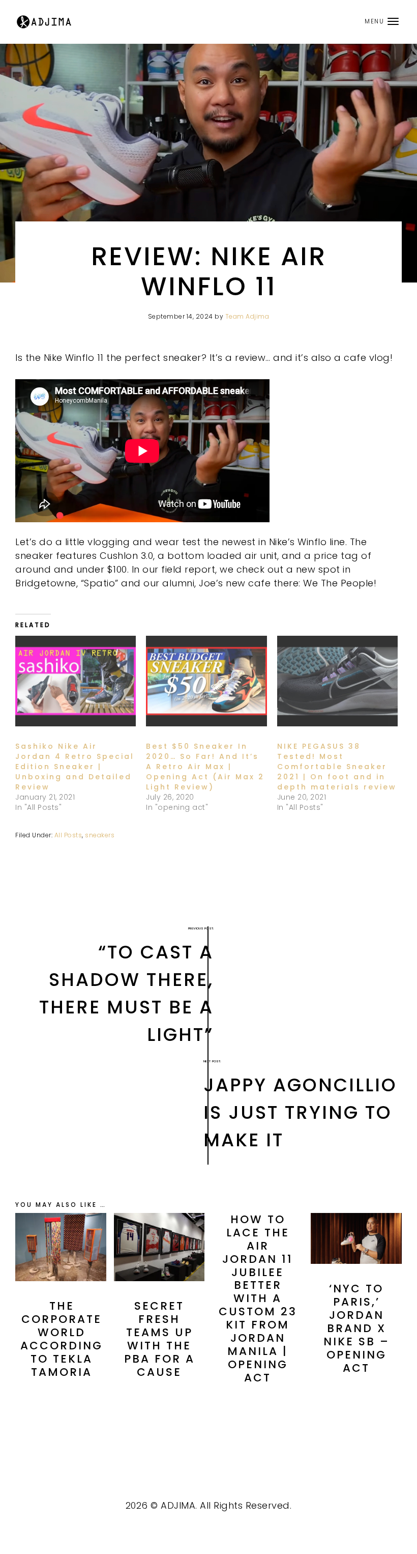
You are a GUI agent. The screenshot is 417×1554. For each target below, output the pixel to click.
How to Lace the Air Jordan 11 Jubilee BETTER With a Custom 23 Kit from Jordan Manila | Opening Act (258, 1298)
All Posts (68, 835)
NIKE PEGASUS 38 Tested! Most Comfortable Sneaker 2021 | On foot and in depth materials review (337, 766)
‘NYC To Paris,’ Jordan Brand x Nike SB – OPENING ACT (356, 1328)
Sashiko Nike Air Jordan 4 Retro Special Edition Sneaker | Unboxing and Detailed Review (74, 766)
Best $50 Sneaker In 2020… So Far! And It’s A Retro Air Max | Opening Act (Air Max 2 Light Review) (205, 766)
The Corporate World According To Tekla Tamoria (61, 1339)
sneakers (99, 835)
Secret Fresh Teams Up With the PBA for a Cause (159, 1339)
